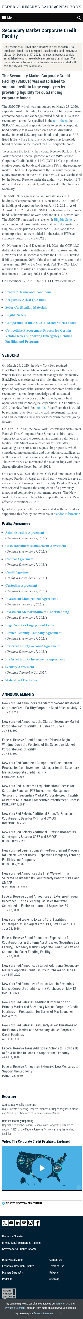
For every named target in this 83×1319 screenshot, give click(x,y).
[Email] (24, 1224)
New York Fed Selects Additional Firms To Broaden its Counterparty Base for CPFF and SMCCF (39, 816)
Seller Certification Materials (26, 307)
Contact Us (55, 1260)
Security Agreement (19, 666)
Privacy (53, 1272)
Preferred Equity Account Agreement (32, 645)
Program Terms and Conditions (28, 291)
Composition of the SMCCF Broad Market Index (40, 322)
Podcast (7, 1279)
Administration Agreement (24, 532)
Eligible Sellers (64, 219)
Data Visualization (12, 1260)
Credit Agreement (18, 572)
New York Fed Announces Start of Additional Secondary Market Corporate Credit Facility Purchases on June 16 (40, 967)
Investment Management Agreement (31, 598)
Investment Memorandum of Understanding (37, 611)
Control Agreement (19, 558)
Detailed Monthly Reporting (38, 1127)
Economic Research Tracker (18, 1266)
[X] (5, 1224)
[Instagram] (30, 1224)
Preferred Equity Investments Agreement (35, 659)
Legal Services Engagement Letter (30, 624)
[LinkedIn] (17, 1224)
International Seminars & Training (21, 1243)
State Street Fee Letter (21, 680)
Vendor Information (67, 513)
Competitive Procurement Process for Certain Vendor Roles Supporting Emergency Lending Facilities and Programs (38, 336)
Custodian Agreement (21, 585)
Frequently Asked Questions (25, 299)
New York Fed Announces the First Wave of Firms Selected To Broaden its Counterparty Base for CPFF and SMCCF (40, 878)
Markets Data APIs (13, 1272)
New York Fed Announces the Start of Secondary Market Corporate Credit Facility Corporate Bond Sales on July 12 (42, 705)
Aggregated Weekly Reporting (40, 1109)
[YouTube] (11, 1224)
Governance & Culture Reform (19, 1249)
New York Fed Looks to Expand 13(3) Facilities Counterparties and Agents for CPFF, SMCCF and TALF (39, 921)
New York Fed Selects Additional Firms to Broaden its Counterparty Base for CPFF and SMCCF (39, 834)
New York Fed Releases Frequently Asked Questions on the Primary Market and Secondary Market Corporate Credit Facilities (39, 1030)
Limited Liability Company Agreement (33, 632)
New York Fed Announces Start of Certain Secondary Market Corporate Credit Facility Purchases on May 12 (39, 986)
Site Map (54, 1279)
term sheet (60, 120)
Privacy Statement (15, 1308)
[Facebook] (37, 1224)
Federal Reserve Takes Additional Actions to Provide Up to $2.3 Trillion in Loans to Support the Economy (40, 1050)
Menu (11, 17)
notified (41, 407)
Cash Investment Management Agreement (35, 545)
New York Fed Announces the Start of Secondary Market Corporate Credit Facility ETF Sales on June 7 (40, 723)
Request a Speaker (12, 1236)
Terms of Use (63, 1303)
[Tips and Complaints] (39, 1294)
